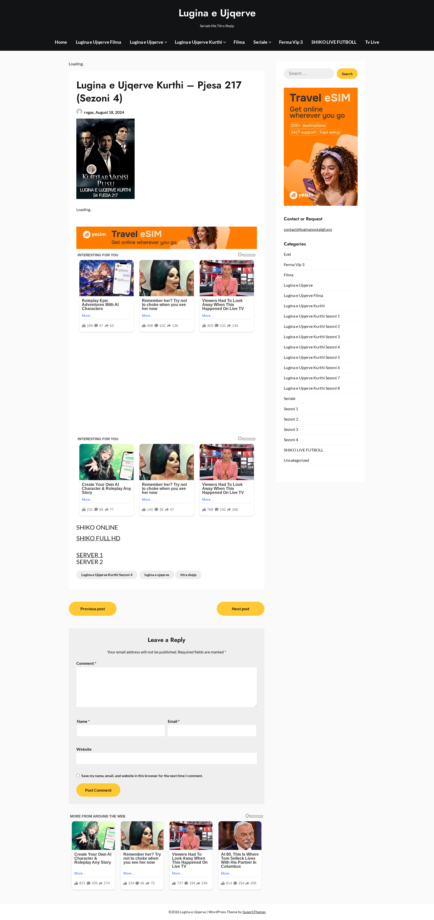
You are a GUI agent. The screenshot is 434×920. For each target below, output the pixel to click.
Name (83, 721)
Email (174, 721)
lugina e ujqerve (156, 575)
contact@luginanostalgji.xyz (308, 229)
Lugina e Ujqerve (217, 12)
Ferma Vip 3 (291, 42)
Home (61, 42)
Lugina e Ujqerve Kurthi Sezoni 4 (106, 575)
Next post (240, 608)
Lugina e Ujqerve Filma (98, 42)
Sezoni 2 (291, 419)
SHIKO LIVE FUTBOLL (333, 42)
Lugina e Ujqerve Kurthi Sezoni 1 (312, 316)
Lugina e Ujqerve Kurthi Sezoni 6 (312, 367)
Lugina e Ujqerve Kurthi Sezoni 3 (312, 336)
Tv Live (372, 42)
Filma (239, 42)
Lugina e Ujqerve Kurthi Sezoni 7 (312, 377)
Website (84, 749)
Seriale (260, 42)
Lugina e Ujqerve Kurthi (198, 42)
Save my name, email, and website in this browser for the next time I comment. (142, 776)
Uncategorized (296, 460)
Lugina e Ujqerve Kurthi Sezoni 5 (312, 357)
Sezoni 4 (291, 439)
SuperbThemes (254, 912)
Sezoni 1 (291, 408)
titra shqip (188, 575)
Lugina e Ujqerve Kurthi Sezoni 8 (312, 388)
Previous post (92, 608)
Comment (86, 663)
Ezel (287, 254)
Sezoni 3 (291, 429)
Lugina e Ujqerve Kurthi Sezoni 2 (312, 326)
